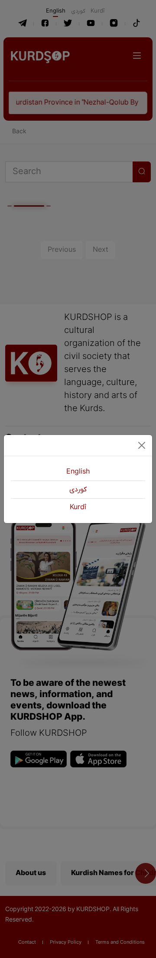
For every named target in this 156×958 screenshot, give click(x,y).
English (78, 471)
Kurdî (78, 507)
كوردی (78, 489)
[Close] (142, 445)
